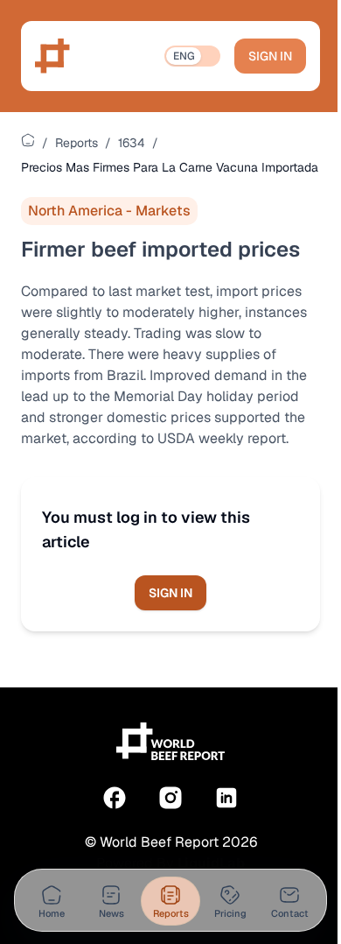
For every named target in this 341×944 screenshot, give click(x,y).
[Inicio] (28, 140)
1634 (131, 143)
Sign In (270, 56)
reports (76, 143)
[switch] (192, 56)
